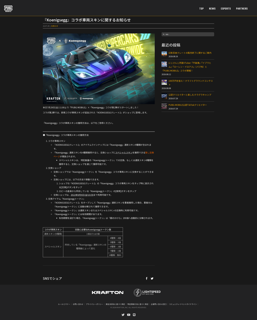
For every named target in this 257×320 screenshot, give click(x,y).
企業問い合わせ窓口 (159, 304)
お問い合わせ (78, 304)
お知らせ (54, 26)
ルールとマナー (64, 304)
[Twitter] (152, 278)
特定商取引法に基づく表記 (137, 304)
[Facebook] (146, 278)
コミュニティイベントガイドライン (183, 304)
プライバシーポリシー (94, 304)
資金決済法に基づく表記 (115, 304)
